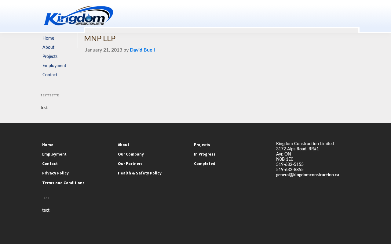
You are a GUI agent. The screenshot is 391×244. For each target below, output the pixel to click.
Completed (204, 163)
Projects (49, 57)
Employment (54, 66)
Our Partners (130, 163)
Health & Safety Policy (140, 173)
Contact (49, 75)
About (48, 47)
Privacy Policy (55, 173)
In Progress (205, 154)
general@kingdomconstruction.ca (307, 175)
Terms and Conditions (63, 182)
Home (48, 38)
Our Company (131, 154)
